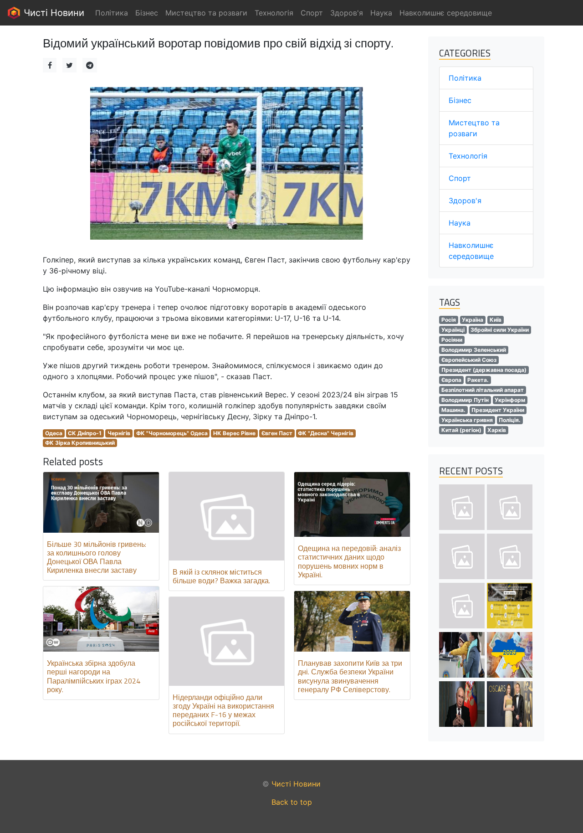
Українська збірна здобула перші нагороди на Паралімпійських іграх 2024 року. (93, 676)
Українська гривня (467, 419)
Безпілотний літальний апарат (482, 389)
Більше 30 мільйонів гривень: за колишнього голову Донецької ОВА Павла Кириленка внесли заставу (96, 557)
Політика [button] (111, 12)
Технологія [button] (274, 12)
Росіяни (451, 339)
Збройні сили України (499, 329)
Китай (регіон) (461, 430)
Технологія (468, 155)
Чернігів (118, 433)
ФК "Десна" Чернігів (325, 433)
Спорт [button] (312, 12)
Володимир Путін (465, 399)
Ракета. (478, 379)
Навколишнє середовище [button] (445, 12)
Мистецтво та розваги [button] (206, 12)
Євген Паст (276, 433)
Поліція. (510, 419)
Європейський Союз (468, 359)
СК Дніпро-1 (85, 433)
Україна (472, 319)
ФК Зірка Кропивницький (80, 442)
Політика (465, 77)
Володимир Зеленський (473, 349)
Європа (451, 379)
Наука (459, 222)
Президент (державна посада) (484, 369)
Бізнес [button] (146, 12)
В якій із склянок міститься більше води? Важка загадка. (221, 576)
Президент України (497, 409)
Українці (453, 329)
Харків (496, 430)
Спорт (460, 178)
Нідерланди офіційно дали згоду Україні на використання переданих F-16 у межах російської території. (223, 710)
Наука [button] (381, 12)
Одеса (53, 433)
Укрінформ (510, 399)
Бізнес (460, 100)
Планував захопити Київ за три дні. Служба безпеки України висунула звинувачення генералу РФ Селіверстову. (350, 676)
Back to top (291, 802)
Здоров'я (465, 200)
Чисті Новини (52, 12)
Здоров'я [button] (346, 12)
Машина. (453, 409)
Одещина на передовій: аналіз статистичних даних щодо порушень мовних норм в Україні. (349, 561)
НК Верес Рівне (234, 433)
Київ (495, 319)
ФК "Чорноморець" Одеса (172, 433)
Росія (448, 319)
